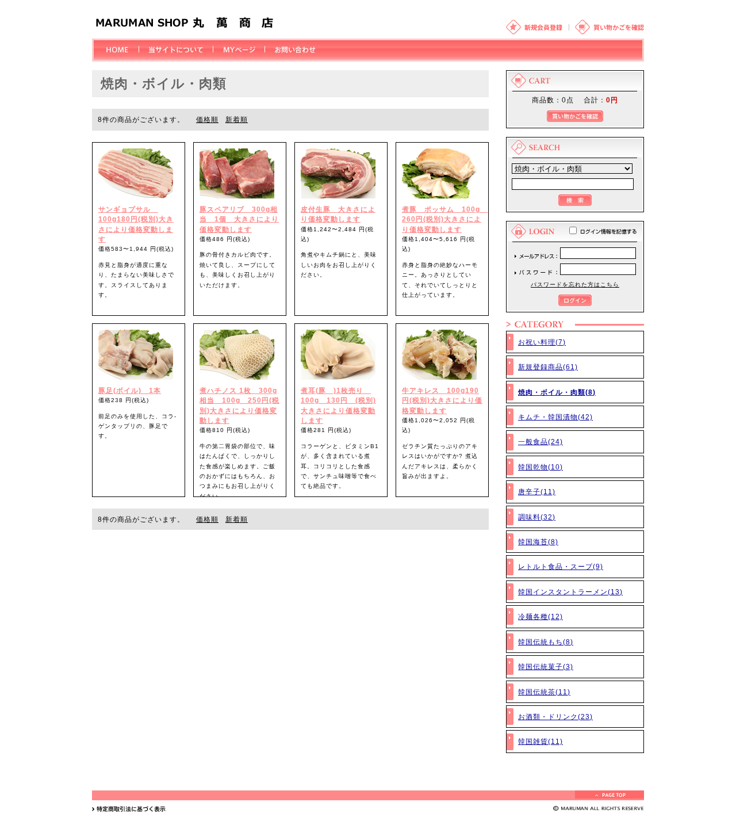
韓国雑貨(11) (540, 741)
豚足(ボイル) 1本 (129, 390)
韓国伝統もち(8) (545, 641)
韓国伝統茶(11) (544, 692)
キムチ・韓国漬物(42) (555, 417)
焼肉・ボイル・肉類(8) (557, 392)
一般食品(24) (540, 441)
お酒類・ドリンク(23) (555, 716)
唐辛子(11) (536, 491)
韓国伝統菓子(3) (545, 666)
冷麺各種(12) (540, 616)
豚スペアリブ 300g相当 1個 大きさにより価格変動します (239, 219)
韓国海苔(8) (538, 541)
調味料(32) (536, 517)
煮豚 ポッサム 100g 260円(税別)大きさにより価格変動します (445, 219)
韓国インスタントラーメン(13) (570, 591)
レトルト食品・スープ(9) (560, 566)
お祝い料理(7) (542, 342)
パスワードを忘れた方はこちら (575, 284)
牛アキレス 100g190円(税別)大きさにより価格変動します (442, 400)
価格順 (207, 119)
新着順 (236, 119)
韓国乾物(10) (540, 467)
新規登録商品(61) (548, 366)
